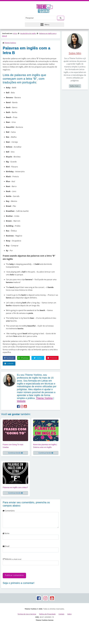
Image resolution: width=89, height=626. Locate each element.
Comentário (9, 510)
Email (6, 546)
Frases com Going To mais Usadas (13, 446)
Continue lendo (14, 453)
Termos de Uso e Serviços (27, 614)
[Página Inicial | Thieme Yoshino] (44, 8)
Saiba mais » (75, 86)
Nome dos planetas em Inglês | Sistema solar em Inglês (45, 446)
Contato (61, 614)
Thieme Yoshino (10, 43)
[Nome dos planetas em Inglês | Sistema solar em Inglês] (46, 430)
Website (21, 401)
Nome (6, 533)
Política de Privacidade (47, 614)
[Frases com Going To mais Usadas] (15, 430)
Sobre (69, 614)
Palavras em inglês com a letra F (15, 487)
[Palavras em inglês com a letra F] (15, 473)
